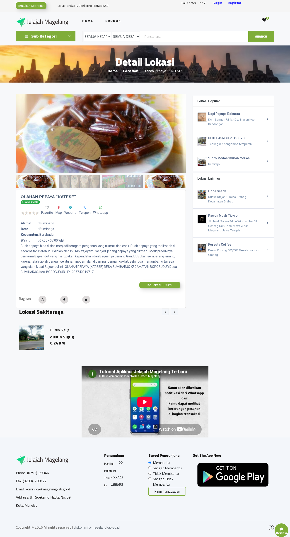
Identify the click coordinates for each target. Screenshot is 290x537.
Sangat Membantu (167, 468)
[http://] (70, 207)
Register (234, 2)
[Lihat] (101, 133)
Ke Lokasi (159, 285)
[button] (180, 133)
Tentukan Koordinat (31, 6)
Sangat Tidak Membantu (163, 481)
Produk (113, 21)
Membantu (161, 462)
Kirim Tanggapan (167, 491)
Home (87, 21)
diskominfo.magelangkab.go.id (97, 527)
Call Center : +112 (193, 3)
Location (130, 71)
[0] (264, 20)
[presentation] (165, 312)
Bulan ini (110, 471)
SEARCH (261, 36)
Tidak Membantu (166, 473)
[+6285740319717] (85, 207)
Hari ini (109, 463)
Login (217, 2)
